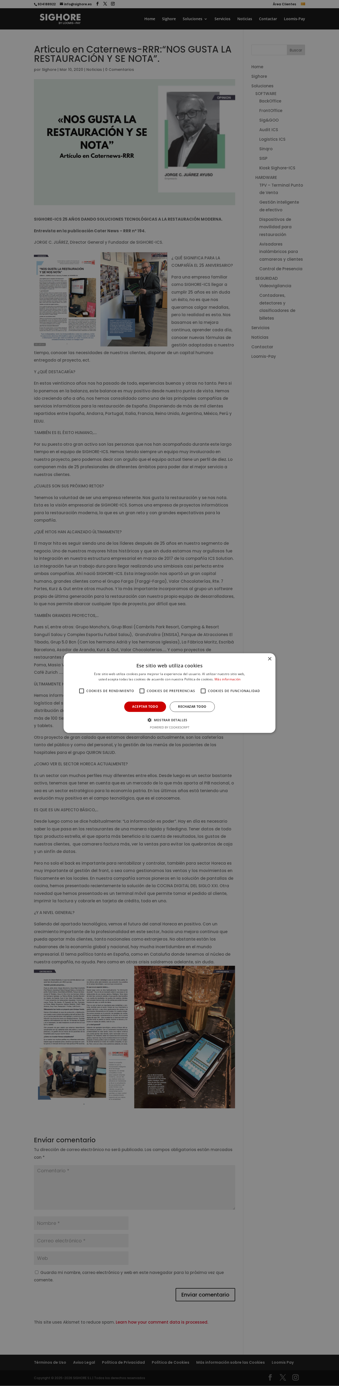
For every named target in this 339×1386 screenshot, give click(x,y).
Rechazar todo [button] (192, 706)
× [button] (269, 659)
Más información (228, 679)
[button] (169, 720)
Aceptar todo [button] (145, 706)
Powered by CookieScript (169, 727)
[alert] (169, 693)
